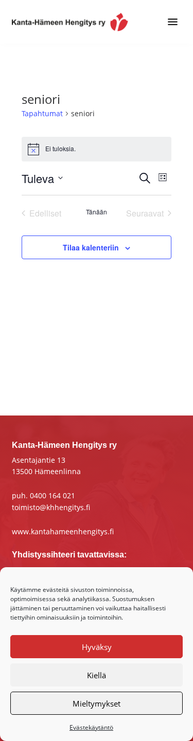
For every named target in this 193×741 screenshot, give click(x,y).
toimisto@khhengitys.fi (51, 507)
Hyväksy (97, 647)
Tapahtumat (42, 113)
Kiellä (96, 675)
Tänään (96, 212)
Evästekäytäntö (91, 727)
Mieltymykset (96, 703)
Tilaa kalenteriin (91, 247)
